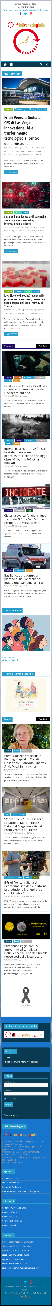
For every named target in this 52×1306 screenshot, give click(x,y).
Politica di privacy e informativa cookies (21, 1061)
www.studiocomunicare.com (14, 1263)
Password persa (11, 1115)
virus (33, 231)
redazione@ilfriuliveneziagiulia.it (15, 1255)
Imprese (38, 151)
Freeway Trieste (21, 313)
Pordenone (40, 377)
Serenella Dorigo (28, 833)
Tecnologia (41, 109)
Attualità (9, 109)
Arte (7, 814)
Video (36, 877)
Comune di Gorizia (10, 1225)
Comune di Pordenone (12, 1221)
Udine (16, 381)
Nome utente (9, 1082)
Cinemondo (10, 877)
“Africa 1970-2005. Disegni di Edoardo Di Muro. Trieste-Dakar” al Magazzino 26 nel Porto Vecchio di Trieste (24, 824)
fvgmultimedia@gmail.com (13, 1259)
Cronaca (9, 377)
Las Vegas (18, 155)
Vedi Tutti (43, 346)
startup (38, 155)
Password (8, 1090)
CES (10, 151)
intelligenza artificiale (17, 231)
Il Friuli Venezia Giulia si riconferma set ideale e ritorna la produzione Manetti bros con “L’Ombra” (25, 887)
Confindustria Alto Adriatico (22, 151)
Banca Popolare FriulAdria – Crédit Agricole (20, 1191)
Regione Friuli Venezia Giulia (14, 1207)
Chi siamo (8, 1057)
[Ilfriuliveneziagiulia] (5, 64)
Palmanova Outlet (10, 1178)
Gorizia (18, 377)
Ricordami (11, 1099)
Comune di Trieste (10, 1212)
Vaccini (28, 231)
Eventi (16, 751)
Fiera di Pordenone (10, 1182)
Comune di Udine (9, 1216)
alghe (39, 310)
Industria (31, 313)
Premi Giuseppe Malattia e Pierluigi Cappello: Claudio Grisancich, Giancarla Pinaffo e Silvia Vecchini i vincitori (25, 761)
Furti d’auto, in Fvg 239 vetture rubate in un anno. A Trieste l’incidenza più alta (25, 389)
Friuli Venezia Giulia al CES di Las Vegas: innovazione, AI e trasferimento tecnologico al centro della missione (22, 130)
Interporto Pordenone (11, 1187)
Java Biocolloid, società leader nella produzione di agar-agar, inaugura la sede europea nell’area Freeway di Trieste (24, 300)
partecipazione (29, 155)
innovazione (8, 155)
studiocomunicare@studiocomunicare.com (20, 1268)
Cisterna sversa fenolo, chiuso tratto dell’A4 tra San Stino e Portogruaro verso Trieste (25, 519)
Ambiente (9, 440)
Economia (19, 109)
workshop (40, 231)
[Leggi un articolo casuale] (47, 64)
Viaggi (29, 511)
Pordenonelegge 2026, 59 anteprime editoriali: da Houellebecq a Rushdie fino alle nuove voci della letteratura (25, 951)
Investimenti (39, 313)
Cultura (8, 751)
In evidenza (30, 109)
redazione (27, 148)
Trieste (25, 212)
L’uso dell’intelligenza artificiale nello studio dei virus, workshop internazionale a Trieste (25, 220)
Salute (17, 212)
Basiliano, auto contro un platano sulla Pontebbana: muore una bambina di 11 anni (25, 579)
